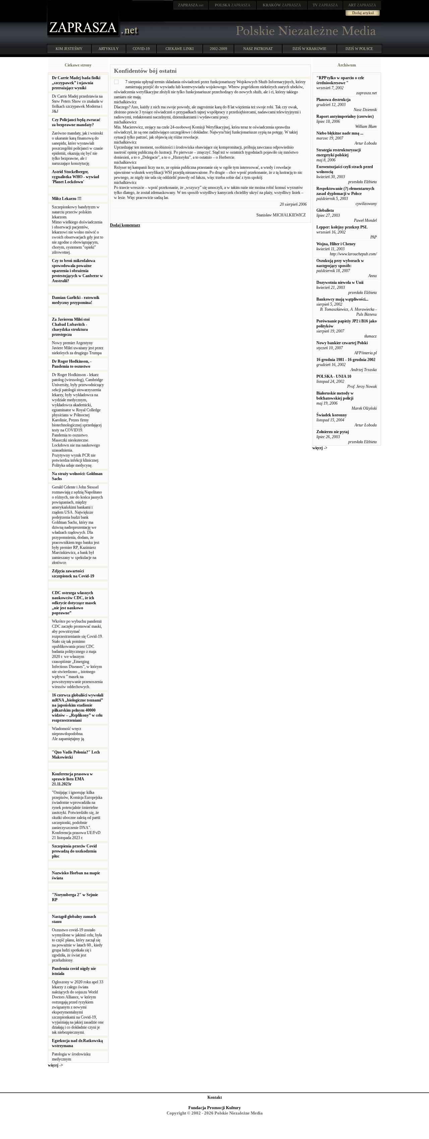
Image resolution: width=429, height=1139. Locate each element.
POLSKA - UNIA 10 (333, 376)
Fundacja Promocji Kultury (214, 1107)
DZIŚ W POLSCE (359, 49)
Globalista (325, 210)
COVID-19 (141, 49)
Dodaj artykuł (363, 13)
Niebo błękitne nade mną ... (339, 133)
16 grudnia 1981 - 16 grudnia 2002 (345, 359)
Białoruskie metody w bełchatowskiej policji (335, 396)
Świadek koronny (331, 415)
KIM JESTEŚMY (69, 49)
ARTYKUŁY (109, 49)
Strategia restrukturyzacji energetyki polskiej (338, 152)
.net (190, 5)
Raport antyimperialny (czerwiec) (345, 116)
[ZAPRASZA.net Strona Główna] (84, 37)
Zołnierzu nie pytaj (332, 431)
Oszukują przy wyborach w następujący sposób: (340, 263)
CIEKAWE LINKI (180, 49)
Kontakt (214, 1097)
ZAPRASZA (232, 5)
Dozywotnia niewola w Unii (339, 282)
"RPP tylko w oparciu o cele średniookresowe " (340, 80)
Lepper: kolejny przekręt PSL (342, 227)
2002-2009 (218, 49)
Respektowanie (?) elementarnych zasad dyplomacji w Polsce (345, 191)
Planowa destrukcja (333, 99)
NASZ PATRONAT (258, 49)
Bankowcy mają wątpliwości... (342, 299)
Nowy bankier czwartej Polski (342, 343)
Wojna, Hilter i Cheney (336, 244)
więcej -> (55, 1065)
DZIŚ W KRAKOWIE (309, 49)
